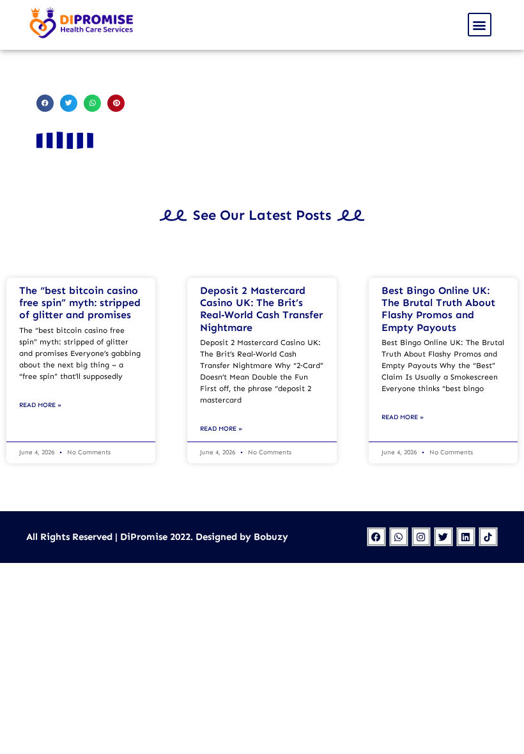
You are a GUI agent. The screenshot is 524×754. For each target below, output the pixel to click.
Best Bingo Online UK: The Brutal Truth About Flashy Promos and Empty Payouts (438, 309)
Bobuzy (271, 536)
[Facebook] (376, 536)
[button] (479, 24)
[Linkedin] (465, 536)
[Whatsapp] (398, 536)
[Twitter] (443, 536)
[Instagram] (421, 536)
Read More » (40, 405)
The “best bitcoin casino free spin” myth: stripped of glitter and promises (80, 302)
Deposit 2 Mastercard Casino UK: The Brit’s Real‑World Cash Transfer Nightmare (261, 309)
